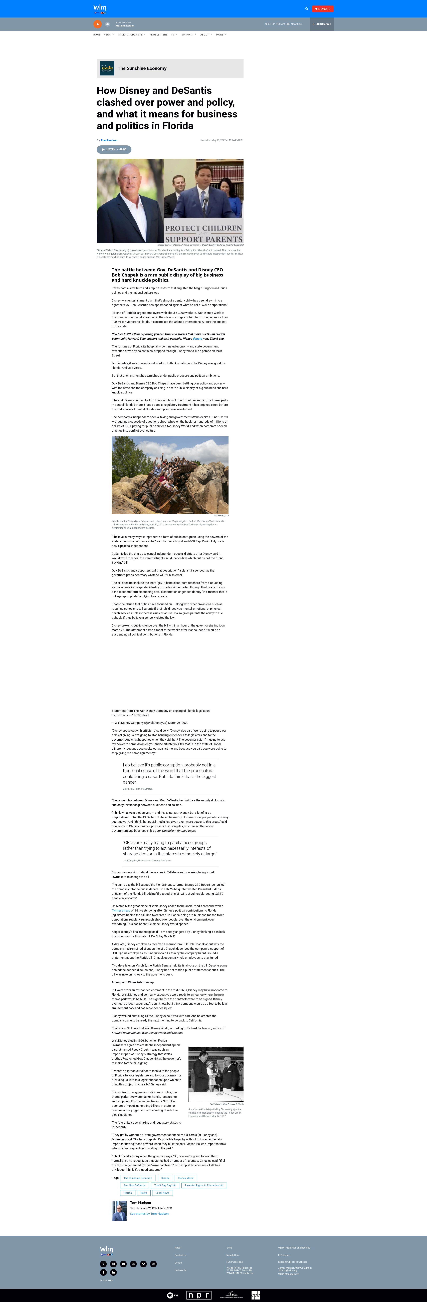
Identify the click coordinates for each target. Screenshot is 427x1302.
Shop (229, 1248)
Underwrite (180, 1270)
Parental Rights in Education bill (204, 1185)
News (144, 1193)
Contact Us (180, 1255)
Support (187, 34)
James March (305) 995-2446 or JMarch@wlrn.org (295, 1269)
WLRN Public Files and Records (294, 1248)
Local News (162, 1193)
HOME (97, 34)
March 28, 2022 (178, 722)
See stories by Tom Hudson (149, 1214)
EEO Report (284, 1255)
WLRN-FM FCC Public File (239, 1270)
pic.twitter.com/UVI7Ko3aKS (130, 715)
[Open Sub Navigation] (113, 34)
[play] (97, 24)
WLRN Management (288, 1274)
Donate (178, 1263)
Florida (128, 1193)
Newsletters (159, 34)
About (204, 34)
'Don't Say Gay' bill (165, 1185)
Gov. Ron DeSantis (135, 1185)
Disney (165, 1178)
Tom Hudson (109, 140)
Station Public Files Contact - (293, 1262)
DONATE (324, 8)
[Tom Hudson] (119, 1211)
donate (197, 338)
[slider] (112, 24)
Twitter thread (121, 910)
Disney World (186, 1178)
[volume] (107, 24)
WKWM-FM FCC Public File (240, 1273)
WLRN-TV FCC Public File (239, 1268)
